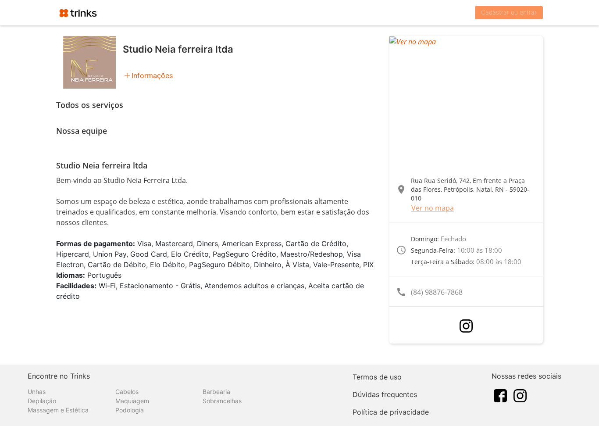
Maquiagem (132, 401)
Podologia (129, 410)
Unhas (37, 391)
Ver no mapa (432, 208)
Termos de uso (377, 376)
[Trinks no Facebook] (500, 394)
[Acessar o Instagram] (466, 326)
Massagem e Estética (58, 410)
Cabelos (127, 391)
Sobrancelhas (222, 401)
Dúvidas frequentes (385, 394)
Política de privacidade (391, 412)
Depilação (42, 401)
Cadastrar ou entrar (509, 12)
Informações (152, 75)
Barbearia (216, 391)
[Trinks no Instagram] (520, 394)
